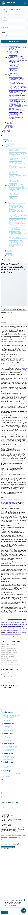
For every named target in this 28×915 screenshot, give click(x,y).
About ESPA (9, 74)
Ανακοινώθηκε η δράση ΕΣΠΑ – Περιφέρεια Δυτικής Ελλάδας (16, 114)
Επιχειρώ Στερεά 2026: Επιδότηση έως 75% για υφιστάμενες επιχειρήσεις (18, 98)
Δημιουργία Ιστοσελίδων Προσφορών (18, 170)
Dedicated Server (13, 55)
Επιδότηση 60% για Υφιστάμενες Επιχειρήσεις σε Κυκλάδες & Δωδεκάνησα (16, 80)
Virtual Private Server (14, 53)
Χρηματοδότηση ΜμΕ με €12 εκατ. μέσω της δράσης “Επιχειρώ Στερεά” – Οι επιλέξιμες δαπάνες (18, 87)
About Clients (6, 130)
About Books (9, 123)
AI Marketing (9, 121)
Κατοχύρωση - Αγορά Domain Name (8, 678)
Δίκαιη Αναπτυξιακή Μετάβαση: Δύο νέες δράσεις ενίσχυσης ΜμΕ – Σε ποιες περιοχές (17, 91)
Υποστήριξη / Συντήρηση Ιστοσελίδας (8, 650)
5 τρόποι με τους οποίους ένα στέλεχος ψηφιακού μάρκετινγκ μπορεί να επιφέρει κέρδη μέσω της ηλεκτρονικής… (14, 624)
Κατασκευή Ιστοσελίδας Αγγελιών (8, 666)
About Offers (6, 128)
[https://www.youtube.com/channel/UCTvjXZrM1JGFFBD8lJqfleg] (1, 793)
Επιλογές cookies (7, 825)
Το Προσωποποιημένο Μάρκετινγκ (9, 502)
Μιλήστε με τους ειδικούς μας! (8, 847)
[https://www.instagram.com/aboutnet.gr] (1, 795)
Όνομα (2, 805)
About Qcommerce (10, 126)
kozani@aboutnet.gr (8, 759)
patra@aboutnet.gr (7, 740)
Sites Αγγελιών (12, 172)
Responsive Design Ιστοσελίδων (16, 154)
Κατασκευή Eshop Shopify (15, 149)
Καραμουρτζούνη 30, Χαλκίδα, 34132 (12, 773)
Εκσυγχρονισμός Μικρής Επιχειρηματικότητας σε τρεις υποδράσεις (16, 117)
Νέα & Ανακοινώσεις (8, 820)
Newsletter (8, 830)
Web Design (9, 146)
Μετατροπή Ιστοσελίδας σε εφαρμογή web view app (11, 682)
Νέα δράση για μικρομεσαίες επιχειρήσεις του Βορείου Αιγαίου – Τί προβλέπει (18, 95)
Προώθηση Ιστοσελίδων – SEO (16, 59)
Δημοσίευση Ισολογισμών (15, 49)
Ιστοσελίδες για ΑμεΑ (14, 155)
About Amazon (9, 127)
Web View (8, 122)
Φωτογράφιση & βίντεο (20, 828)
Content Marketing (13, 66)
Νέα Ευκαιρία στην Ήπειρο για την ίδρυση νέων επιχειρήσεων (17, 76)
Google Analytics (13, 69)
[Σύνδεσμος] (1, 306)
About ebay (9, 125)
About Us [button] (5, 139)
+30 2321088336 (10, 775)
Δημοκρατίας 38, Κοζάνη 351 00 (10, 756)
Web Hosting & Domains (12, 51)
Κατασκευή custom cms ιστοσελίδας (8, 656)
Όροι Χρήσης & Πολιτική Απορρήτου (12, 819)
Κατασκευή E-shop (4, 658)
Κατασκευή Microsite (14, 150)
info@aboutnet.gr (7, 720)
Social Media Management (15, 62)
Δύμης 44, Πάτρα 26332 (6, 737)
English (13, 830)
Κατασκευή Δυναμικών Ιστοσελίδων (17, 148)
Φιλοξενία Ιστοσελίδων (14, 52)
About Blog (3, 308)
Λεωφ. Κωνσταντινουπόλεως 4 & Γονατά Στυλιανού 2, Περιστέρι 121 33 (12, 716)
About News (9, 141)
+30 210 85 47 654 (10, 719)
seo (8, 339)
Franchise (3, 830)
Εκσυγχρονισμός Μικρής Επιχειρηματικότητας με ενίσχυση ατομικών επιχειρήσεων (17, 102)
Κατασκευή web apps (5, 680)
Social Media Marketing (14, 61)
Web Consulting (13, 71)
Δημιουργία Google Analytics (7, 707)
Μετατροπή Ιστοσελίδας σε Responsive (9, 652)
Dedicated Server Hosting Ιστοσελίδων (9, 676)
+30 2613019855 (10, 739)
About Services (6, 145)
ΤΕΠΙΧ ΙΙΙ (11, 108)
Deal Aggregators (13, 171)
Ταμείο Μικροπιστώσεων (15, 109)
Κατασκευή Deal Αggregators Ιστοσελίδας (9, 664)
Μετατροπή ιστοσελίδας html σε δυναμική (9, 648)
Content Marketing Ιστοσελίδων (7, 699)
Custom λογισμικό (10, 828)
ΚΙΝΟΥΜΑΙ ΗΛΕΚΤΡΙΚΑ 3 (16, 106)
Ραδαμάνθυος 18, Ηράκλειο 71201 (11, 765)
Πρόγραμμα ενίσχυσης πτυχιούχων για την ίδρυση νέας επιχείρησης (18, 111)
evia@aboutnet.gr (7, 776)
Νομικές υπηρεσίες (5, 829)
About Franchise (10, 142)
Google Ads (12, 65)
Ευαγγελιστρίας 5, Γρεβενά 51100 (7, 727)
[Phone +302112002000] (14, 838)
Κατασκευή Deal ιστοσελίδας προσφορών (9, 662)
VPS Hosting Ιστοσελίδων (6, 674)
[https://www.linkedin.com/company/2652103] (1, 796)
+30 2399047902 (10, 749)
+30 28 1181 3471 (10, 766)
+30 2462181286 (10, 729)
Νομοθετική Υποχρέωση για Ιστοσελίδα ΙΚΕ (15, 161)
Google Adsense (13, 70)
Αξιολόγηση (3, 322)
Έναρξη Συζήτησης (14, 41)
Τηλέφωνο (3, 808)
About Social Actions (8, 815)
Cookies (5, 912)
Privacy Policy (4, 837)
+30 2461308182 (10, 757)
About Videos (6, 817)
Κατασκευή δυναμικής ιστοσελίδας (8, 644)
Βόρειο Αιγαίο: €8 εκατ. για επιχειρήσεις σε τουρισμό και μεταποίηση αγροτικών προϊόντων (17, 83)
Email (2, 806)
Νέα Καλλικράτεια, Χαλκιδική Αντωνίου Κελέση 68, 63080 (10, 747)
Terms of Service (13, 837)
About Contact (6, 132)
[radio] (15, 315)
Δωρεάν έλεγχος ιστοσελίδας (17, 829)
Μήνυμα (2, 809)
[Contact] (14, 839)
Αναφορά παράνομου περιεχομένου (11, 822)
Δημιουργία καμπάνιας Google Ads (8, 705)
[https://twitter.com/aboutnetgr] (1, 792)
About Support (6, 131)
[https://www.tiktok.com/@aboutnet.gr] (1, 797)
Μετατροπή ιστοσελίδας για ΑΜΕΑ (8, 654)
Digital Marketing (10, 57)
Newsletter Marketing (14, 64)
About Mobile (9, 119)
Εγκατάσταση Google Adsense (7, 709)
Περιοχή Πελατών (7, 824)
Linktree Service (13, 166)
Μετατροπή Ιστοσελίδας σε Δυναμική (17, 151)
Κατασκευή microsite (5, 646)
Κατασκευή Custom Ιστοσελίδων (16, 157)
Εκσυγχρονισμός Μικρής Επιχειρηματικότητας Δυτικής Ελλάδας (18, 105)
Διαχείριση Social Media (6, 695)
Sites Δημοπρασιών (13, 173)
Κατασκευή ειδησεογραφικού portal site (9, 660)
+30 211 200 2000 (10, 717)
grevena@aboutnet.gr (8, 730)
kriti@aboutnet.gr (7, 767)
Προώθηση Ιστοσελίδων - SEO (7, 691)
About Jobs (6, 816)
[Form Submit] (2, 811)
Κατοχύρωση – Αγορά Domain (16, 56)
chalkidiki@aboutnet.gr (8, 750)
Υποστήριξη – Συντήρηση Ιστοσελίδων (18, 153)
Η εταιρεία (3, 828)
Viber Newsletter (13, 73)
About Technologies (11, 144)
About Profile (9, 140)
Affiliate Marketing (13, 68)
